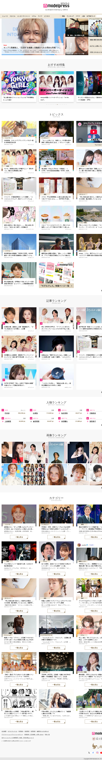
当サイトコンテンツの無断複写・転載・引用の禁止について (18, 737)
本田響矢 (64, 421)
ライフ (40, 16)
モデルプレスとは (12, 731)
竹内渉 (7, 413)
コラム (34, 16)
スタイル (12, 16)
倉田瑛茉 (36, 421)
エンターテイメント (23, 16)
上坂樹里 (8, 421)
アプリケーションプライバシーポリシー (12, 734)
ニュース (5, 16)
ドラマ (78, 16)
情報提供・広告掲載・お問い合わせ (34, 734)
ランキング (70, 16)
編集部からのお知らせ (43, 731)
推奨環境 (27, 731)
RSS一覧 (47, 734)
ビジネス (47, 16)
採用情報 (33, 731)
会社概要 (4, 731)
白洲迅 (35, 413)
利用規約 (21, 731)
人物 (83, 16)
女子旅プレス (91, 16)
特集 (63, 16)
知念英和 (64, 413)
